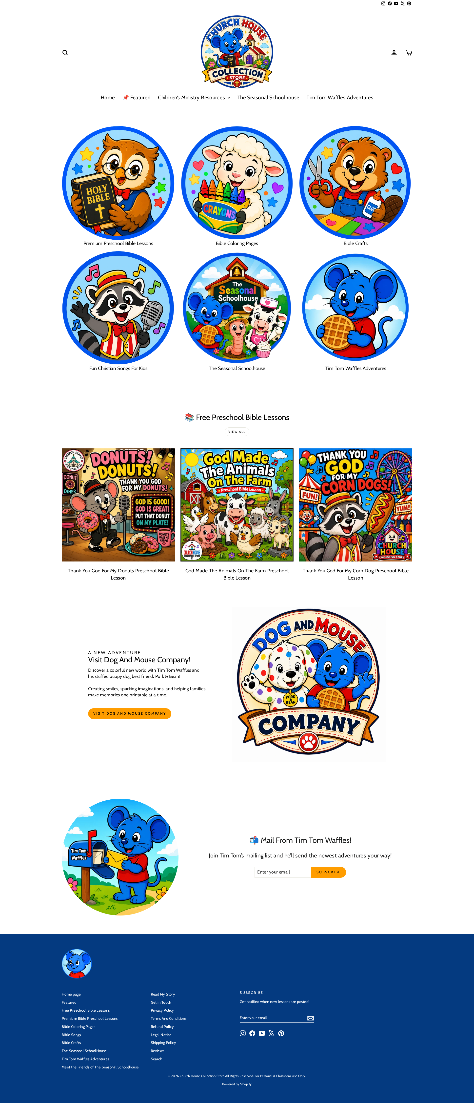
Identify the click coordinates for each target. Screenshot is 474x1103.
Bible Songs (71, 1035)
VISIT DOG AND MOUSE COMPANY (129, 713)
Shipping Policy (163, 1043)
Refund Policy (162, 1026)
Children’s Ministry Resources (192, 97)
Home (108, 97)
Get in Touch (161, 1002)
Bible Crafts (71, 1043)
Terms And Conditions (169, 1018)
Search (156, 1059)
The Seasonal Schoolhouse (268, 97)
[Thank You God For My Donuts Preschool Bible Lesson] (118, 505)
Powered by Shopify (237, 1084)
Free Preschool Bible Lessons (86, 1010)
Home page (71, 994)
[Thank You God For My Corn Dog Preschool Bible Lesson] (355, 505)
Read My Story (163, 994)
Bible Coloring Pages (78, 1026)
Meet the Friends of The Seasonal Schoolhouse (100, 1067)
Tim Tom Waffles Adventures (340, 97)
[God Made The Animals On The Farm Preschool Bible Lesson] (237, 505)
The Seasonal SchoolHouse (84, 1051)
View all (236, 432)
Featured (69, 1002)
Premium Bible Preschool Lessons (90, 1018)
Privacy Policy (162, 1010)
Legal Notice (161, 1035)
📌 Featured (136, 97)
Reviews (157, 1051)
